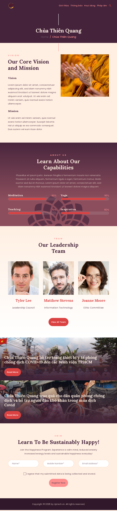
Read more (12, 372)
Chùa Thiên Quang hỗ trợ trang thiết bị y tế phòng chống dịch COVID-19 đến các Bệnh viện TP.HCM (50, 359)
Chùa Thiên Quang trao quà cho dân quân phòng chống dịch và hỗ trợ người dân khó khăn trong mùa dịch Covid (54, 400)
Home (45, 36)
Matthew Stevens (58, 301)
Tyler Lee (23, 301)
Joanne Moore (93, 301)
